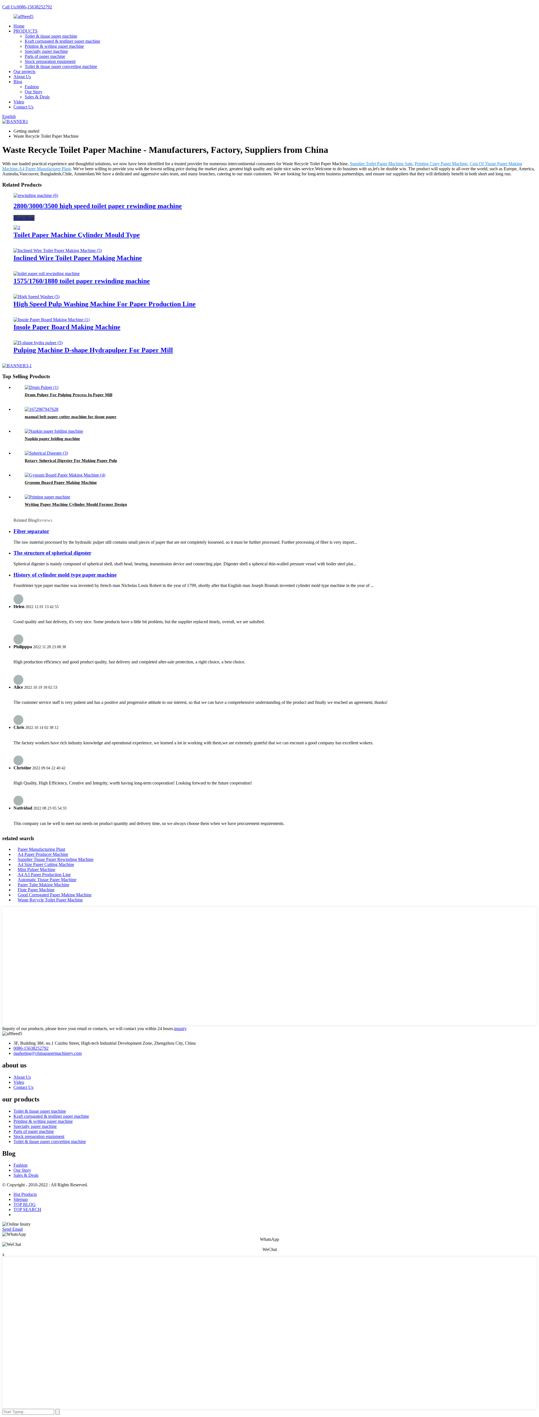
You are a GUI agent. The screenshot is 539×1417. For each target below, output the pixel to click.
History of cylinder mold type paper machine (65, 575)
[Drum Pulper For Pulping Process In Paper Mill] (41, 387)
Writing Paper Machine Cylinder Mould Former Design (76, 504)
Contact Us (23, 107)
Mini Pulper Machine (36, 869)
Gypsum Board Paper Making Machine (61, 482)
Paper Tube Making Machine (43, 884)
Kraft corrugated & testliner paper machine (62, 41)
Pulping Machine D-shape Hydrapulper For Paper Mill (93, 350)
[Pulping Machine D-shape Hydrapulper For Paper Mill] (38, 342)
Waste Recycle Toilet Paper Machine (50, 899)
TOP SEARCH (27, 1209)
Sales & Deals (37, 96)
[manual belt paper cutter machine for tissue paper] (41, 409)
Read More (24, 218)
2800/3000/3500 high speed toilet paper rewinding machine (97, 206)
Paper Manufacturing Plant (41, 849)
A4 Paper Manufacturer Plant (45, 168)
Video (18, 101)
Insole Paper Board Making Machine (66, 327)
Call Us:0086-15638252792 (27, 6)
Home (18, 26)
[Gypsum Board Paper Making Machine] (65, 475)
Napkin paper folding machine (52, 438)
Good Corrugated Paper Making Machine (55, 894)
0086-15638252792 (31, 1048)
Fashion (32, 86)
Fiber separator (31, 531)
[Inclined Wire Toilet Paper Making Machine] (57, 250)
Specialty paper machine (46, 51)
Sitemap (20, 1199)
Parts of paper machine (45, 56)
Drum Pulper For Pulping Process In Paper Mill (68, 395)
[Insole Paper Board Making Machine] (51, 319)
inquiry (180, 1028)
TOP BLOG (24, 1204)
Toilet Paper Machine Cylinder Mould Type (76, 235)
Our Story (33, 91)
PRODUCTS (25, 31)
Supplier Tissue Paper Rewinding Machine (55, 859)
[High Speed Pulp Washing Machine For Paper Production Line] (36, 296)
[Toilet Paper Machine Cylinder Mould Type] (16, 227)
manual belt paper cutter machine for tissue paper (71, 416)
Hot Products (25, 1194)
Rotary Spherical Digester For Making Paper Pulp (71, 460)
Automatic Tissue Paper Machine (47, 879)
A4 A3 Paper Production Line (44, 874)
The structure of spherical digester (52, 553)
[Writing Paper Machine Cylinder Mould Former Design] (47, 497)
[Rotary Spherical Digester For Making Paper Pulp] (46, 453)
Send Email (12, 1229)
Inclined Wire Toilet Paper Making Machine (77, 258)
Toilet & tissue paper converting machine (61, 66)
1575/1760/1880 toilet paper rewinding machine (81, 281)
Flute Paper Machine (36, 889)
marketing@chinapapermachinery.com (47, 1053)
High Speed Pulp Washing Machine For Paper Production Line (104, 304)
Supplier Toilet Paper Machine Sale (381, 163)
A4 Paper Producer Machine (43, 854)
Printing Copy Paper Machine (441, 163)
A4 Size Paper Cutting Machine (46, 864)
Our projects (24, 71)
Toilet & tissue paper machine (51, 36)
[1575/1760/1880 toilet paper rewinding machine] (46, 273)
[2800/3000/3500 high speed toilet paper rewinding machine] (35, 195)
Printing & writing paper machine (54, 46)
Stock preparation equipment (50, 61)
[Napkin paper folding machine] (54, 431)
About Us (22, 76)
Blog (17, 81)
